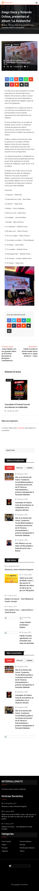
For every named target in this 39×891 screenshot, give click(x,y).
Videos (22, 851)
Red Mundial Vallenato (27, 848)
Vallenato (5, 851)
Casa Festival (6, 841)
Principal (4, 848)
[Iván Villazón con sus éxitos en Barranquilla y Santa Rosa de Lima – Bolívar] (9, 542)
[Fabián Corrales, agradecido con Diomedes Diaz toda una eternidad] (11, 638)
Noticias (11, 25)
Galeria (4, 845)
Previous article (7, 347)
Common (29, 468)
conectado (21, 428)
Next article (33, 347)
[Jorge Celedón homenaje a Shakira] (11, 622)
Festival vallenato (25, 841)
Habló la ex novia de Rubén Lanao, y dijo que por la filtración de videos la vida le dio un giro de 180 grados (19, 816)
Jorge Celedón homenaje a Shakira (25, 624)
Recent (9, 468)
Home (5, 25)
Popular (19, 468)
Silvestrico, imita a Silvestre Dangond (19, 570)
